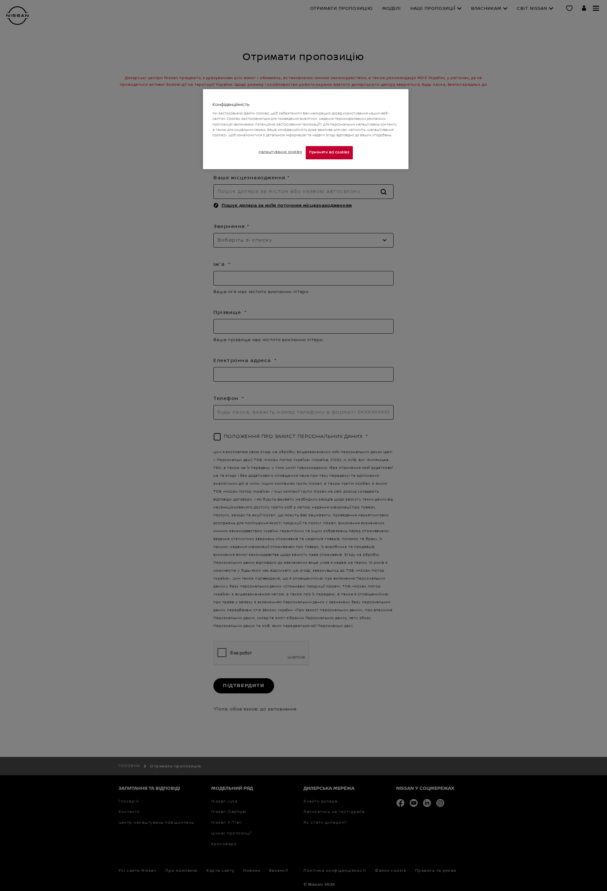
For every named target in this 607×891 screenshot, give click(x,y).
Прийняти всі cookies (329, 152)
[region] (305, 129)
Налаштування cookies (280, 152)
